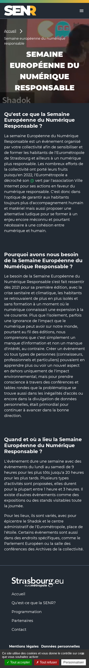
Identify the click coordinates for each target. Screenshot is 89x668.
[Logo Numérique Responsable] (22, 11)
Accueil (10, 31)
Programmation (27, 612)
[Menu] (81, 11)
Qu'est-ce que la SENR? (34, 603)
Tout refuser (48, 662)
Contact (19, 629)
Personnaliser (73, 662)
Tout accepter (19, 662)
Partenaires (22, 620)
